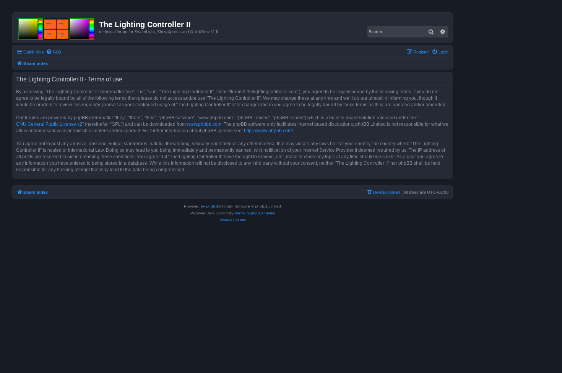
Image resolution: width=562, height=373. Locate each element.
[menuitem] (53, 52)
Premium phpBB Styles (254, 213)
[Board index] (57, 28)
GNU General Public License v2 (49, 124)
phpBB (212, 206)
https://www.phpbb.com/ (268, 130)
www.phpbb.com (204, 124)
